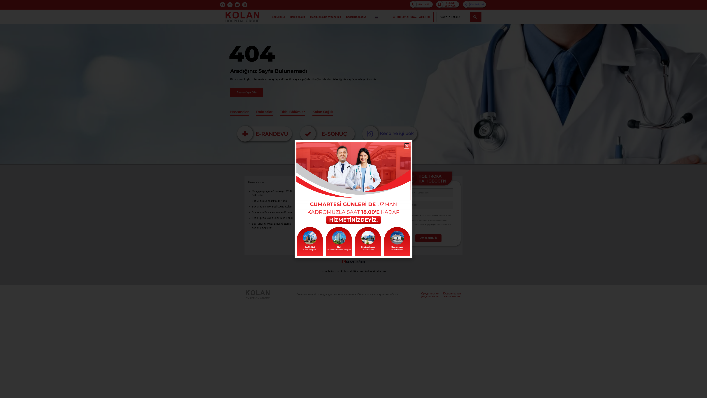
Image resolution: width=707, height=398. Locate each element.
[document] (353, 199)
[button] (406, 146)
